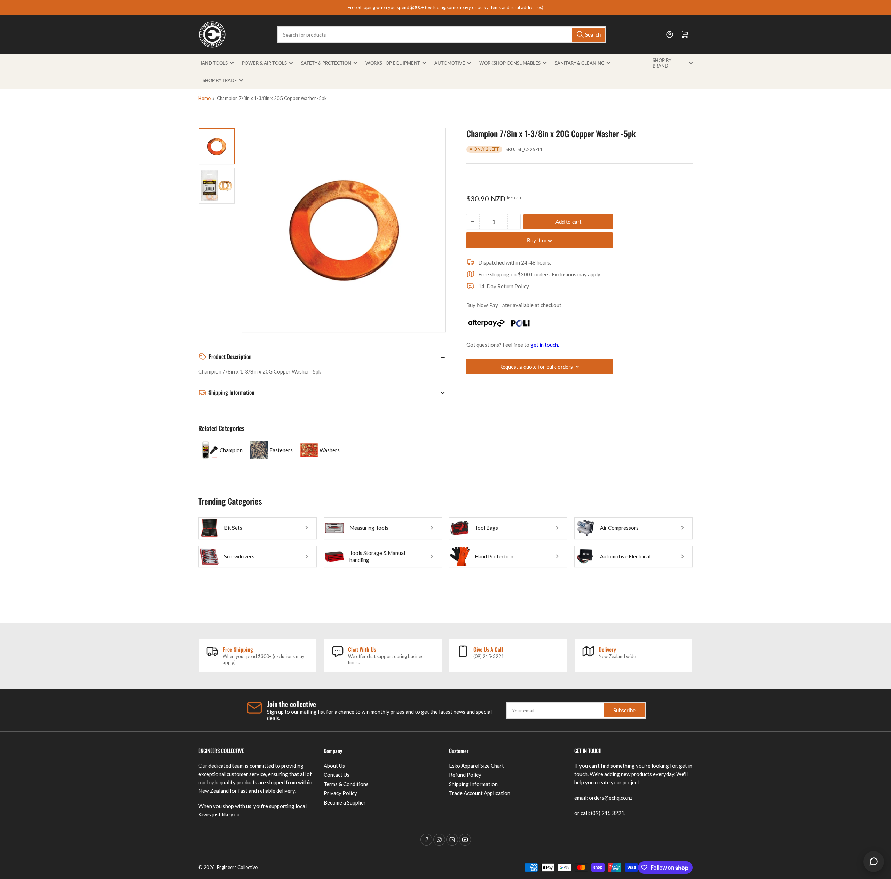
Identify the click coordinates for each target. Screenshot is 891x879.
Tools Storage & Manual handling (377, 556)
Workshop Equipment (392, 63)
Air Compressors (619, 528)
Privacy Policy (340, 793)
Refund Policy (465, 774)
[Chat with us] (873, 861)
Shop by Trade (220, 80)
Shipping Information (473, 784)
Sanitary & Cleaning (579, 63)
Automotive (449, 63)
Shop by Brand (662, 63)
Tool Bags (486, 528)
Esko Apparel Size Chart (476, 765)
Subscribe (624, 710)
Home (204, 98)
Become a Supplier (345, 802)
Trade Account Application (479, 793)
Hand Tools (213, 63)
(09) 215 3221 (607, 813)
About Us (334, 765)
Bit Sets (233, 528)
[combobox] (441, 34)
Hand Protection (494, 556)
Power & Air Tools (264, 63)
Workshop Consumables (510, 63)
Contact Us (336, 774)
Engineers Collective (237, 867)
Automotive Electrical (625, 556)
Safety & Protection (326, 63)
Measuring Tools (368, 528)
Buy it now (539, 240)
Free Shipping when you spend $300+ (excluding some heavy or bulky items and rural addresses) (445, 7)
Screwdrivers (239, 556)
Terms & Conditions (346, 784)
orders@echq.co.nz (611, 797)
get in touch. (544, 345)
